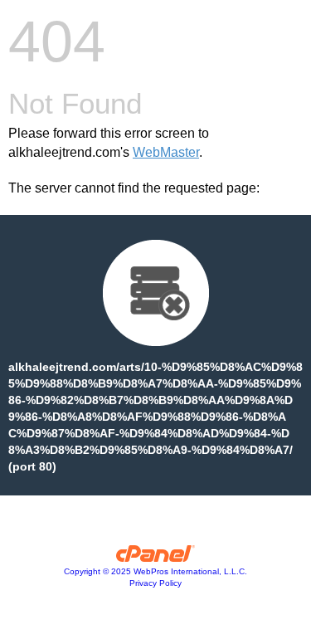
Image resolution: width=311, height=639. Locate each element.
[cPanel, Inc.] (155, 557)
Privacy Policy (155, 583)
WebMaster (166, 152)
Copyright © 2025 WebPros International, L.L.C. (155, 571)
